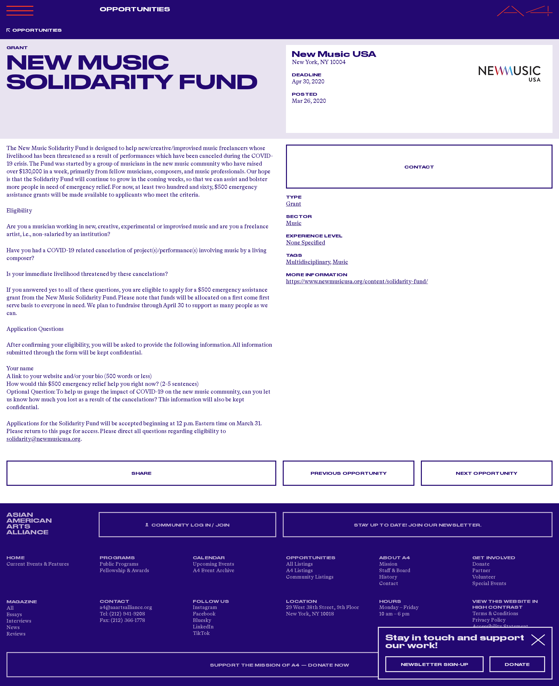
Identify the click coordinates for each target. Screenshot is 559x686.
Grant (293, 204)
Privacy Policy (489, 620)
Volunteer (484, 577)
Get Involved (493, 558)
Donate (480, 564)
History (388, 577)
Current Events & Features (37, 564)
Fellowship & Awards (124, 570)
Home (15, 558)
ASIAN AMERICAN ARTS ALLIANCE (29, 523)
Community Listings (310, 577)
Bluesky (202, 620)
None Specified (305, 243)
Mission (388, 564)
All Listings (299, 564)
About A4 (395, 558)
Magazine (21, 602)
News (13, 627)
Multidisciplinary (308, 262)
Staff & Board (394, 570)
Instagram (205, 607)
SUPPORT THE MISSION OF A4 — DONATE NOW (279, 665)
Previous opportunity (349, 473)
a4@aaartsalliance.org (126, 607)
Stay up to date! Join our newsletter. (417, 525)
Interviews (18, 621)
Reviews (16, 634)
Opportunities (135, 9)
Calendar (209, 558)
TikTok (201, 633)
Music (293, 223)
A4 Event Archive (213, 570)
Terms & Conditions (495, 613)
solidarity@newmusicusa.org (43, 439)
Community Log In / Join (190, 525)
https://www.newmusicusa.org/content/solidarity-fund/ (357, 282)
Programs (117, 558)
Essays (14, 614)
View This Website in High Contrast (505, 604)
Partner (481, 570)
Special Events (489, 583)
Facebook (204, 614)
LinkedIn (203, 627)
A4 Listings (299, 570)
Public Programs (119, 564)
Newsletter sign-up (434, 665)
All (10, 608)
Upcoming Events (213, 564)
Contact (419, 167)
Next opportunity (486, 473)
